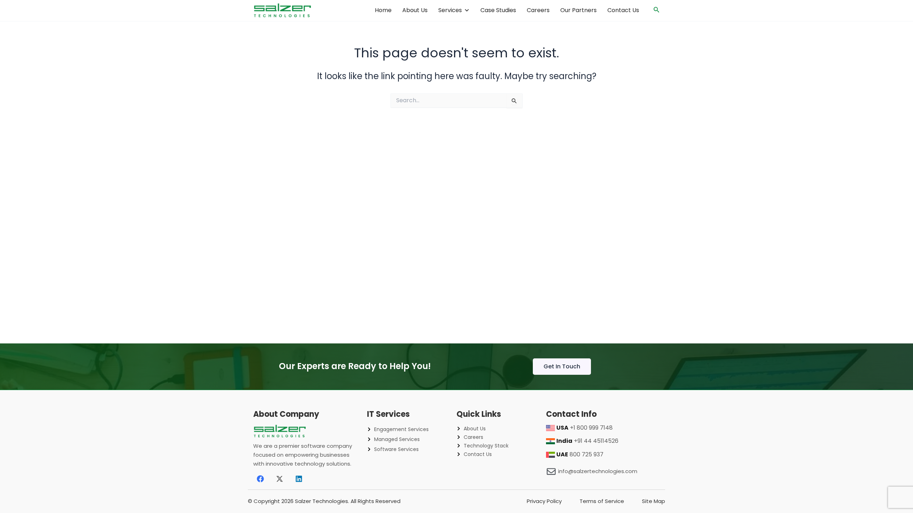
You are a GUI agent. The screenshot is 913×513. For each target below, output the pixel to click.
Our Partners (578, 10)
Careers (538, 10)
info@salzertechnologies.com (597, 471)
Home (383, 10)
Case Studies (498, 10)
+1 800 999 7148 (591, 428)
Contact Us (623, 10)
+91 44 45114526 (596, 441)
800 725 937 (586, 454)
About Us (415, 10)
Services (450, 10)
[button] (656, 10)
